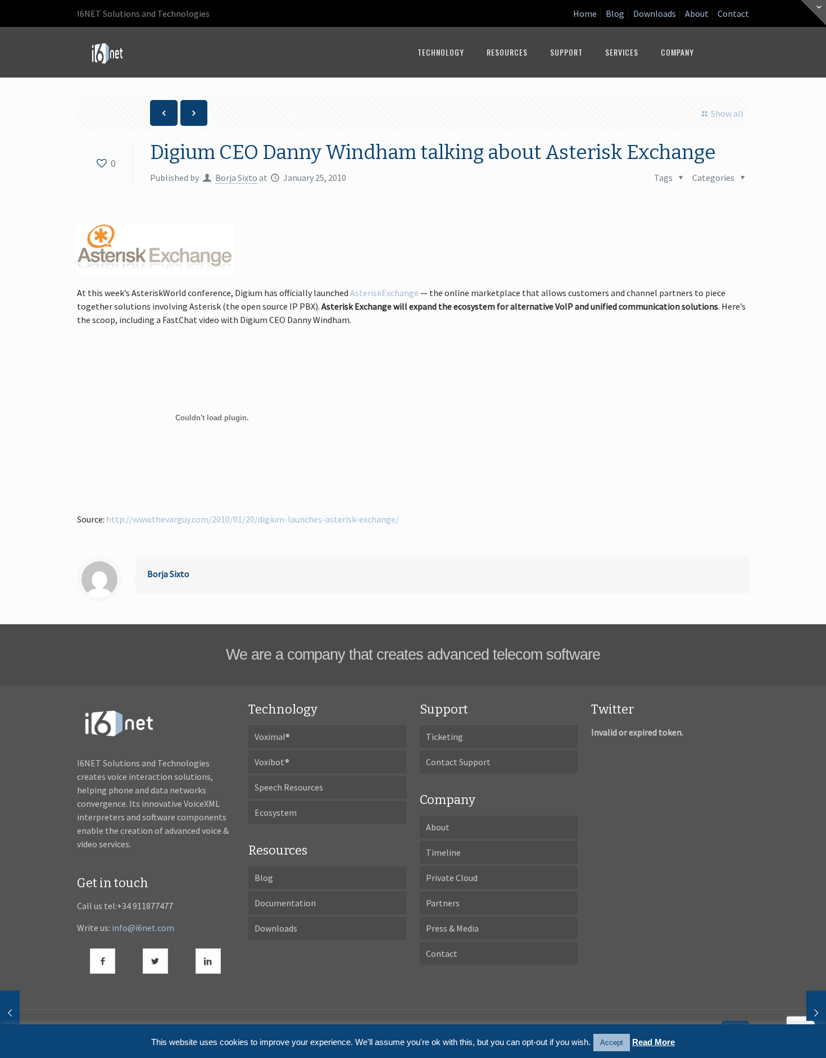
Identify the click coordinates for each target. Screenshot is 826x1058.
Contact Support (458, 762)
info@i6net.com (143, 927)
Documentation (285, 903)
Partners (443, 903)
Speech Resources (289, 787)
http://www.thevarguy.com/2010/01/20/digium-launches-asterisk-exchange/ (252, 519)
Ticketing (444, 736)
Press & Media (452, 928)
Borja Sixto (236, 177)
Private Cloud (452, 877)
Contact (733, 13)
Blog (615, 13)
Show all (727, 113)
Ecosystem (276, 812)
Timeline (443, 852)
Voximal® (272, 736)
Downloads (654, 13)
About (697, 13)
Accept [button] (611, 1042)
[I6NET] (107, 52)
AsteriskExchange (384, 292)
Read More (653, 1042)
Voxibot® (272, 762)
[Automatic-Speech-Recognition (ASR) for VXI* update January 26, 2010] (793, 1013)
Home (585, 13)
